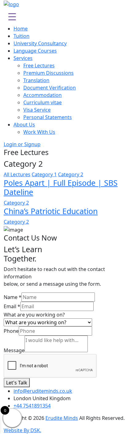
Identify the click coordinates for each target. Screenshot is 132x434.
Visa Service (37, 109)
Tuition (21, 36)
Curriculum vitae (42, 102)
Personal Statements (47, 117)
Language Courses (35, 50)
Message (14, 350)
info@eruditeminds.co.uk (43, 391)
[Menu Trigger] (12, 16)
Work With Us (39, 132)
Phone (11, 331)
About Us (24, 124)
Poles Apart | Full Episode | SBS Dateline (61, 187)
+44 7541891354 (32, 405)
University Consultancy (40, 43)
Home (21, 28)
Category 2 (16, 202)
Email (12, 306)
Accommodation (42, 95)
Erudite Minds (61, 418)
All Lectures (17, 174)
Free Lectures (39, 65)
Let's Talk (16, 382)
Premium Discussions (48, 73)
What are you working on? (34, 314)
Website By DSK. (22, 430)
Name (12, 297)
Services (23, 58)
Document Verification (49, 87)
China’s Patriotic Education (51, 211)
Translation (36, 80)
